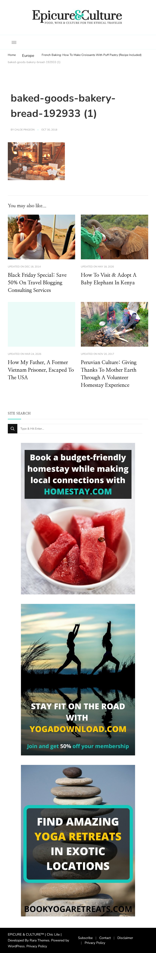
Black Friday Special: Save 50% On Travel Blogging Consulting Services (37, 283)
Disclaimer (125, 938)
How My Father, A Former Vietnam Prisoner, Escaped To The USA (41, 370)
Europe (28, 55)
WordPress (16, 946)
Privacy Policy (36, 946)
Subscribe (85, 938)
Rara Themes (39, 940)
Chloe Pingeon (24, 129)
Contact (105, 938)
